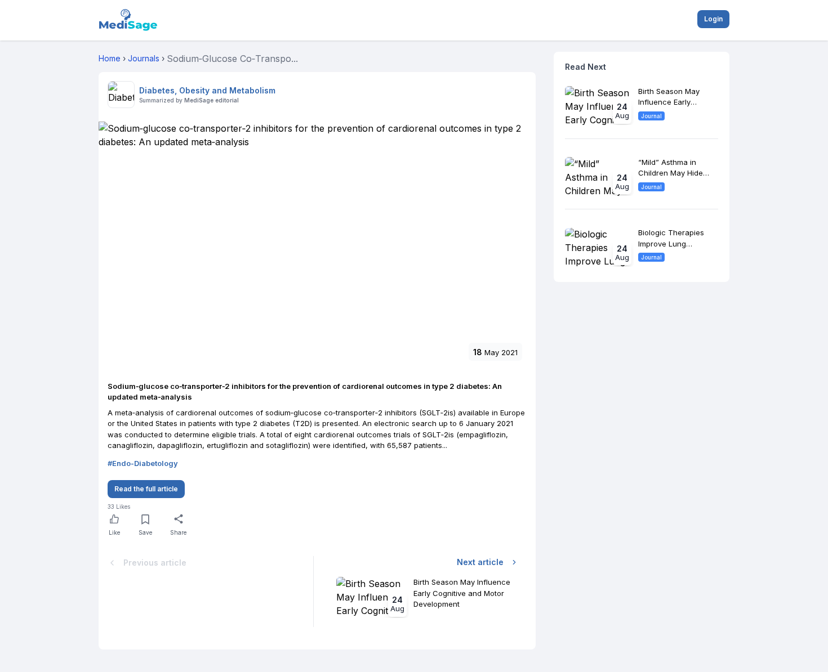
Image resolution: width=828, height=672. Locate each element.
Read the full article (146, 489)
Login (713, 19)
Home (110, 58)
